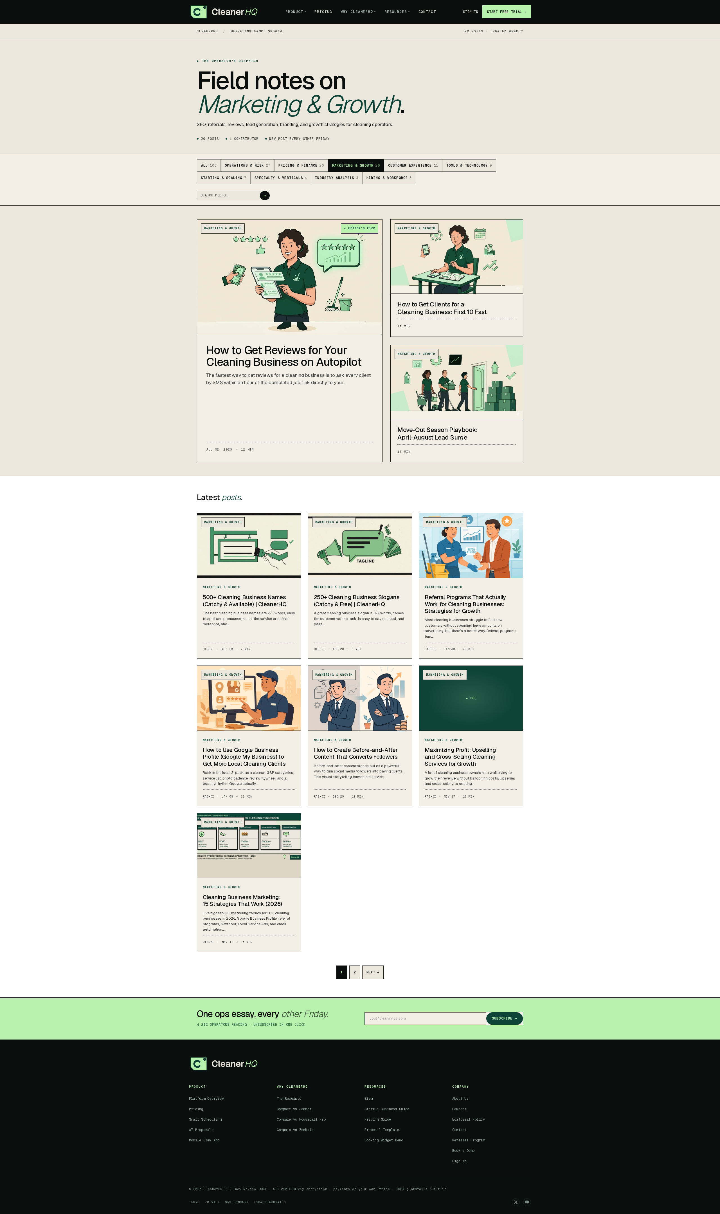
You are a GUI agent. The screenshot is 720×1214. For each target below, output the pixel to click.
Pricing (323, 11)
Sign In (470, 12)
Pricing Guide (377, 1119)
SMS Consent (237, 1202)
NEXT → (372, 972)
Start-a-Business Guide (386, 1109)
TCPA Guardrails (270, 1202)
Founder (459, 1109)
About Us (460, 1098)
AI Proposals (201, 1130)
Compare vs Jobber (294, 1109)
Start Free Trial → (506, 12)
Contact (427, 11)
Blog (368, 1098)
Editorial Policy (468, 1119)
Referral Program (468, 1140)
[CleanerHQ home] (223, 12)
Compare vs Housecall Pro (301, 1119)
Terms (194, 1202)
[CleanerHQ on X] (516, 1202)
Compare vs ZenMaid (295, 1130)
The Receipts (289, 1098)
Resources (397, 11)
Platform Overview (206, 1098)
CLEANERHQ (207, 31)
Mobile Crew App (204, 1140)
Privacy (212, 1202)
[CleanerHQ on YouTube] (527, 1202)
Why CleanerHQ (358, 11)
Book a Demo (463, 1150)
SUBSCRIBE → (504, 1018)
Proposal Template (381, 1130)
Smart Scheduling (205, 1119)
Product (295, 11)
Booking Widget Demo (383, 1140)
